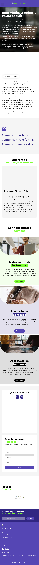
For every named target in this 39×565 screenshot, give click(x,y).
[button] (2, 4)
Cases (3, 542)
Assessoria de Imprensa (8, 540)
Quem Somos (5, 532)
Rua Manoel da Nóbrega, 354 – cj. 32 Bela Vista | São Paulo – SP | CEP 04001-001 (19, 556)
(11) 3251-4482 (6, 552)
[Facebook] (17, 397)
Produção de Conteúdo (7, 537)
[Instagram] (21, 397)
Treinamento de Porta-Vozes (9, 534)
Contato (4, 545)
